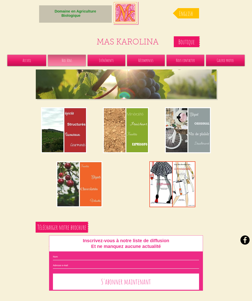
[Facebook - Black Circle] (245, 240)
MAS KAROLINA (128, 42)
